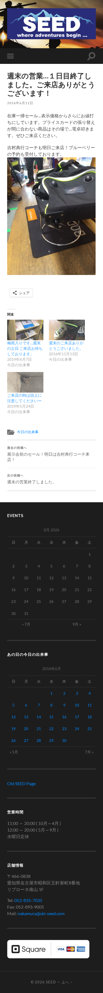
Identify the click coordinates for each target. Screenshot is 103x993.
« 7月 (26, 624)
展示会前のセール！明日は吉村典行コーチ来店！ (48, 454)
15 (51, 716)
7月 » (89, 752)
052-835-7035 (28, 900)
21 (39, 728)
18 (89, 716)
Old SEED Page (21, 783)
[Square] (48, 956)
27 (26, 740)
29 (51, 740)
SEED (51, 982)
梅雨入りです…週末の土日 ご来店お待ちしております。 (25, 348)
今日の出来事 (27, 432)
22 (51, 728)
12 (13, 716)
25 (89, 728)
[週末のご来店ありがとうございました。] (67, 330)
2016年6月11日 (20, 103)
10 (77, 705)
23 (64, 728)
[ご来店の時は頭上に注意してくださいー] (25, 382)
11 (89, 705)
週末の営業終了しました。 (32, 479)
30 (64, 740)
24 (77, 728)
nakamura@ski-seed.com (41, 913)
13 (26, 716)
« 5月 (14, 752)
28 (39, 740)
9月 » (77, 624)
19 (13, 728)
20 (26, 728)
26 (13, 740)
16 (64, 716)
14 (39, 716)
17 (77, 716)
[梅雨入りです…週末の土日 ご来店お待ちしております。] (25, 330)
